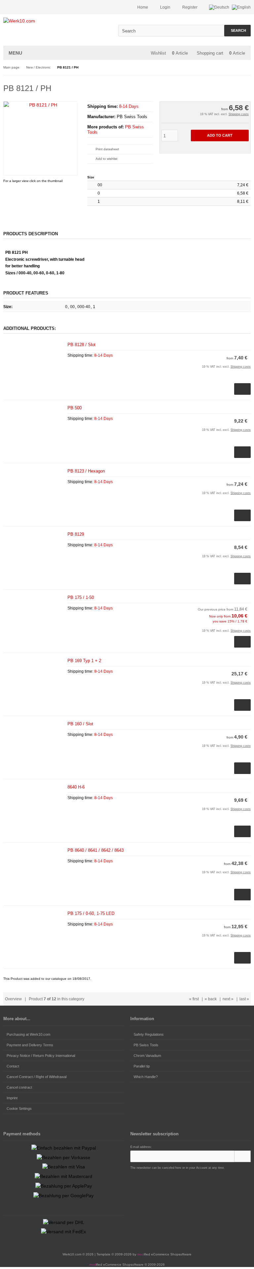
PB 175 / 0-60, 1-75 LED (90, 913)
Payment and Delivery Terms (30, 1045)
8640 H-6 (76, 787)
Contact (13, 1066)
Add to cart (219, 135)
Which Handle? (146, 1077)
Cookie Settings (19, 1108)
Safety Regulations (149, 1034)
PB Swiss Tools (146, 1045)
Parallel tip (142, 1066)
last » (244, 999)
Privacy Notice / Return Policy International (41, 1056)
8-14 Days (129, 106)
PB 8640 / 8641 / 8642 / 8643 (95, 850)
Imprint (12, 1098)
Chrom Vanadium (147, 1056)
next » (228, 999)
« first (194, 999)
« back (211, 999)
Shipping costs (239, 114)
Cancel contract (19, 1087)
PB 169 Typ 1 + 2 (84, 660)
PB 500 (74, 407)
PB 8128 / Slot (81, 344)
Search (237, 30)
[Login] (242, 1156)
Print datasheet (107, 149)
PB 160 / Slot (80, 723)
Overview (13, 999)
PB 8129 (75, 534)
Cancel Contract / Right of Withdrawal (36, 1077)
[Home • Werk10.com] (47, 21)
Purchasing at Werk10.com (28, 1034)
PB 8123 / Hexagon (86, 471)
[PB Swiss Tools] (232, 87)
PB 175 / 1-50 (80, 597)
